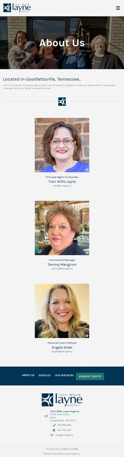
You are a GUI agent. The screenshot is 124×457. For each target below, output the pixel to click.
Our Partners (64, 375)
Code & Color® (69, 448)
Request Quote (90, 376)
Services (45, 375)
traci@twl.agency (62, 185)
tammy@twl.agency (62, 268)
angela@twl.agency (62, 351)
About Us (28, 375)
